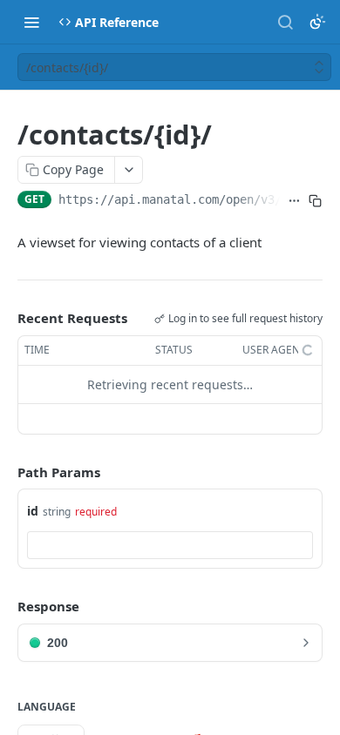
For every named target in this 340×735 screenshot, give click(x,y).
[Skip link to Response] (5, 606)
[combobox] (170, 545)
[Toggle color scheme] (317, 22)
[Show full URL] (294, 201)
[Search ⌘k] (285, 22)
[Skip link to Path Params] (5, 472)
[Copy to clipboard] (316, 201)
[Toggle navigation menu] (31, 22)
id (32, 510)
